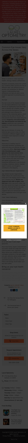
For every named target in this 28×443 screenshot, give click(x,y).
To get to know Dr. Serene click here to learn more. (14, 228)
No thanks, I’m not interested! (14, 240)
